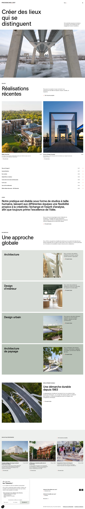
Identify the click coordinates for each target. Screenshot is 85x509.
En (82, 2)
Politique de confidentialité (68, 506)
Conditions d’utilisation (78, 506)
